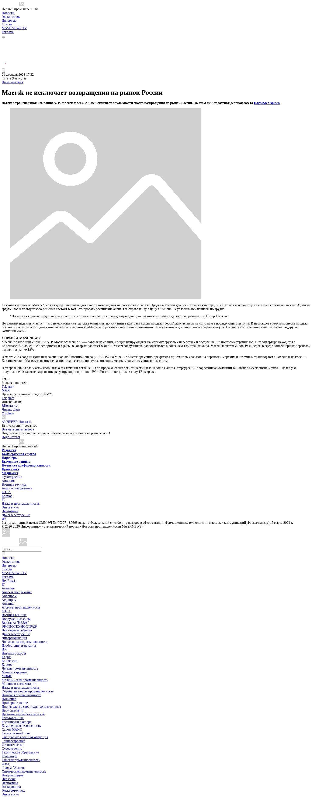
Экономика (10, 511)
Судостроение (12, 477)
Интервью (9, 20)
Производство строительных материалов (31, 706)
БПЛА (6, 492)
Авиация (8, 480)
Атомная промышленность (21, 607)
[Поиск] (3, 553)
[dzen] (4, 61)
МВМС (7, 676)
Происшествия (12, 82)
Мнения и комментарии (19, 683)
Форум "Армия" (13, 767)
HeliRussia (9, 580)
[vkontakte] (4, 56)
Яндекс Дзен (11, 409)
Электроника (11, 786)
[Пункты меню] (3, 70)
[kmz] (23, 545)
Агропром (9, 600)
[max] (4, 46)
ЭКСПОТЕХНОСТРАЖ (19, 626)
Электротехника (13, 790)
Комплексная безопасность (21, 725)
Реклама (8, 32)
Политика (9, 699)
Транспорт (9, 756)
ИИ (4, 519)
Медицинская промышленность (25, 680)
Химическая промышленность (24, 771)
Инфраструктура (14, 653)
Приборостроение (15, 703)
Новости (8, 13)
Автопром (9, 596)
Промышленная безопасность (23, 714)
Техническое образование (20, 752)
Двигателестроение (16, 515)
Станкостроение (13, 741)
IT (3, 499)
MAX (6, 390)
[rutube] (4, 66)
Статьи (7, 24)
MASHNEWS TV (14, 28)
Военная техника (14, 484)
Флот (5, 764)
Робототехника (13, 718)
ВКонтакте (9, 405)
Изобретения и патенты (19, 645)
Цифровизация (12, 775)
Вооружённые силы (16, 619)
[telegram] (4, 41)
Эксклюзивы (11, 16)
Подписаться (11, 437)
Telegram (8, 386)
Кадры (6, 657)
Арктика (8, 603)
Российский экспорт (16, 722)
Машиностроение (14, 672)
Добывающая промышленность (24, 641)
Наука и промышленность (20, 503)
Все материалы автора (18, 429)
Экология (8, 779)
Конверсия (9, 661)
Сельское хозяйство (16, 733)
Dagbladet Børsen (267, 103)
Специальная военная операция (25, 737)
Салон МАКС (12, 729)
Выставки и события (17, 630)
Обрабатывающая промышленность (28, 691)
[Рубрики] (3, 37)
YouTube (8, 413)
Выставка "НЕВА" (15, 622)
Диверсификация (14, 638)
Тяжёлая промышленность (21, 760)
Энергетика (10, 507)
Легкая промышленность (20, 668)
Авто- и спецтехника (17, 488)
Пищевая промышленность (21, 695)
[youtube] (4, 51)
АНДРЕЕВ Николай (16, 421)
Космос (7, 496)
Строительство (12, 744)
